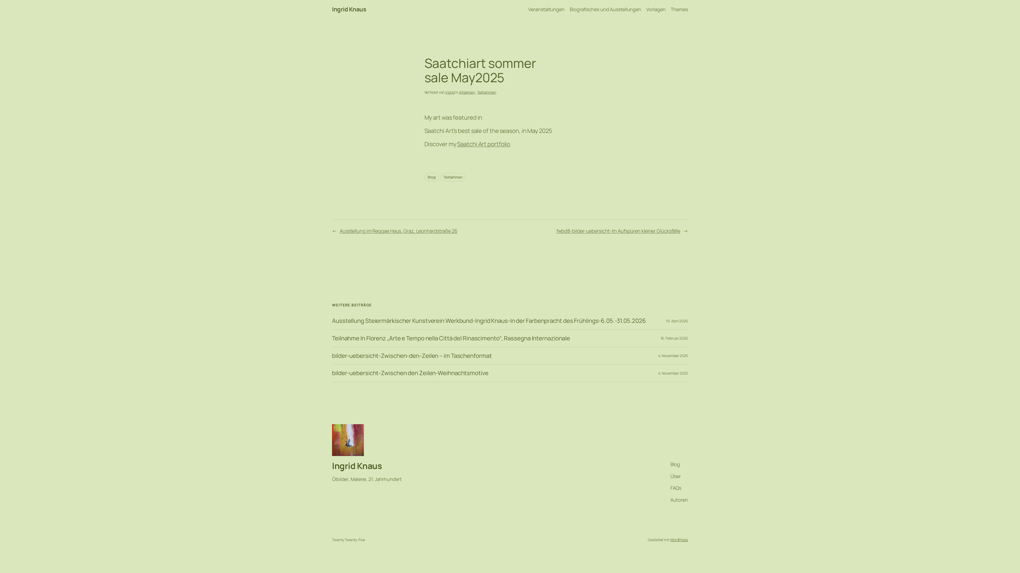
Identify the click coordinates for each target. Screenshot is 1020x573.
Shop (431, 177)
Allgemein (467, 92)
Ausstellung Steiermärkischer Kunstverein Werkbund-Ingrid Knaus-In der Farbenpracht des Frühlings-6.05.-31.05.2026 (489, 321)
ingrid (449, 92)
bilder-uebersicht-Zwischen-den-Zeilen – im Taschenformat (412, 356)
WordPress (679, 539)
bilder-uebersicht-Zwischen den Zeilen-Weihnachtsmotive (410, 373)
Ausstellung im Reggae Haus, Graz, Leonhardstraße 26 (398, 231)
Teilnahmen (486, 92)
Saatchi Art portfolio (483, 144)
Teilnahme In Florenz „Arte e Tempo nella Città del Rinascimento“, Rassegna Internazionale (451, 338)
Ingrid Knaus (349, 9)
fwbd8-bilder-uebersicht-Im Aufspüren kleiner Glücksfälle (618, 231)
